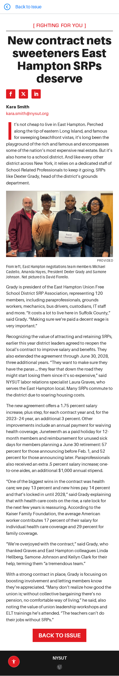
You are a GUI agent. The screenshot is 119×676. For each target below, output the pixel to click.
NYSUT (60, 658)
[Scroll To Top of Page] (113, 634)
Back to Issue (59, 635)
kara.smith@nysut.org (27, 113)
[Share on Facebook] (10, 94)
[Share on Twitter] (23, 94)
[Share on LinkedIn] (36, 94)
